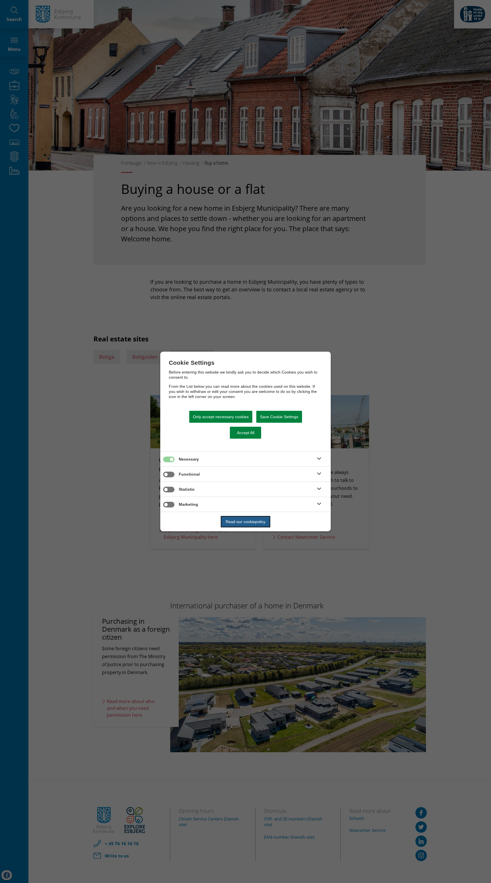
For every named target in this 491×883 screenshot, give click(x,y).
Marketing (188, 504)
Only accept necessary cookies (221, 416)
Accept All (245, 432)
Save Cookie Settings (279, 416)
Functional (189, 474)
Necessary (189, 459)
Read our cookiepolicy (245, 521)
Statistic (187, 489)
